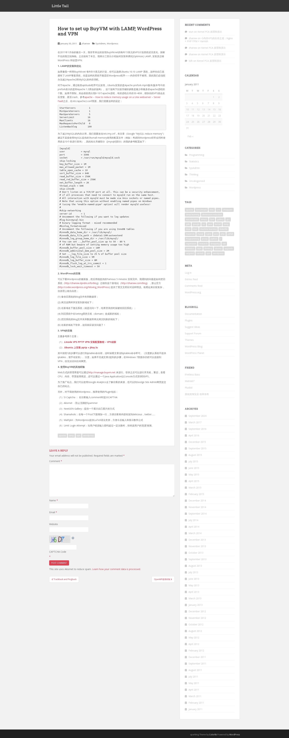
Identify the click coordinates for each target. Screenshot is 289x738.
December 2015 (197, 441)
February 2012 (196, 650)
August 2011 (195, 670)
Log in (188, 272)
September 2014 (197, 513)
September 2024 (197, 415)
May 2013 (193, 585)
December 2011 (197, 657)
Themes (189, 340)
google (196, 224)
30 (219, 121)
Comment (55, 461)
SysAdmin (100, 43)
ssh (224, 243)
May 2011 (193, 683)
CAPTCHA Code (57, 551)
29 (214, 121)
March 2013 (194, 598)
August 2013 (195, 565)
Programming (196, 154)
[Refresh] (73, 537)
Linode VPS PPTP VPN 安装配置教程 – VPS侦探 (90, 342)
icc (204, 224)
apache (62, 435)
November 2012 (197, 617)
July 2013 (193, 572)
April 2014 (193, 526)
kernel (218, 224)
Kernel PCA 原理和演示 (210, 31)
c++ (218, 209)
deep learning (192, 214)
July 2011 (193, 676)
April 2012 (193, 644)
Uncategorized (197, 181)
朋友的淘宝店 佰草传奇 (197, 394)
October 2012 (195, 624)
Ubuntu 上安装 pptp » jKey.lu (81, 347)
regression (191, 243)
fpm (212, 219)
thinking (208, 248)
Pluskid (188, 387)
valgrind (190, 253)
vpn (78, 435)
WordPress (234, 734)
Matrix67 (189, 381)
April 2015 (193, 481)
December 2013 (197, 539)
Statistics (194, 161)
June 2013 (193, 578)
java (210, 224)
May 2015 (193, 474)
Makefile (223, 229)
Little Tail (60, 6)
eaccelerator (192, 219)
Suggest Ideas (192, 326)
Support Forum (193, 333)
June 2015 (193, 468)
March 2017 (194, 422)
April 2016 (193, 435)
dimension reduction (212, 214)
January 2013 (195, 604)
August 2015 (195, 455)
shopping (215, 243)
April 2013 (193, 591)
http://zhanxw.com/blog (134, 283)
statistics (190, 248)
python (214, 238)
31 (187, 128)
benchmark (201, 209)
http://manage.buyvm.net (102, 372)
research (203, 243)
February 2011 (196, 702)
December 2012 (197, 611)
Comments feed (193, 285)
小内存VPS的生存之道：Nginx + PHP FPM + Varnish (209, 40)
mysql (200, 234)
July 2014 (193, 520)
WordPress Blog (193, 346)
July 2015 (193, 461)
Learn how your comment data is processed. (116, 569)
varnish (200, 253)
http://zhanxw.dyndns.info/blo (81, 283)
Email (53, 512)
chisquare (227, 209)
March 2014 (194, 533)
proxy (205, 238)
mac (195, 229)
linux (188, 229)
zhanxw (86, 43)
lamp (71, 435)
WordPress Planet (194, 353)
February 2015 (196, 494)
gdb (188, 224)
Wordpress (112, 43)
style (199, 248)
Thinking (193, 174)
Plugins (188, 320)
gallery (220, 219)
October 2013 (195, 552)
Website (53, 524)
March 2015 (194, 487)
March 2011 (194, 696)
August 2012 (195, 631)
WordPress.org (193, 292)
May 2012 (193, 637)
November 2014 (197, 507)
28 (209, 121)
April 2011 (193, 689)
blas (212, 209)
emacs (204, 219)
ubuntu (218, 248)
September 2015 (197, 448)
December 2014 (197, 500)
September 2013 (197, 559)
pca (216, 234)
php (223, 234)
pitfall (230, 234)
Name (53, 500)
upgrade (229, 248)
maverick (190, 234)
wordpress (88, 435)
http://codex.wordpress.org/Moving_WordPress (83, 287)
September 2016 (197, 428)
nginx (208, 234)
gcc (228, 219)
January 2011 (195, 709)
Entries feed (191, 279)
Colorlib (213, 734)
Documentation (193, 313)
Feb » (190, 136)
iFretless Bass (192, 374)
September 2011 (197, 663)
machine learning (208, 229)
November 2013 (197, 546)
